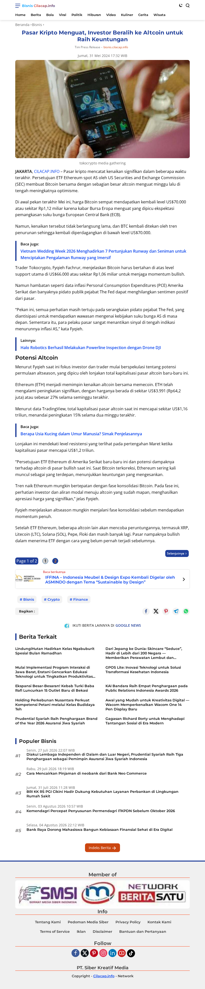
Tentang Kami (48, 922)
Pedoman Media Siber (88, 922)
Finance (80, 599)
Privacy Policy (128, 922)
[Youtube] (122, 953)
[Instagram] (103, 953)
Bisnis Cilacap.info (38, 5)
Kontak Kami (159, 922)
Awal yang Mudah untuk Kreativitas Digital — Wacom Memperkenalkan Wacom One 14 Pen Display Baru (147, 704)
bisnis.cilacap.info (116, 47)
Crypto (54, 599)
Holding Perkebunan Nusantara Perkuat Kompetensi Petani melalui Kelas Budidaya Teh (55, 704)
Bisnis (28, 599)
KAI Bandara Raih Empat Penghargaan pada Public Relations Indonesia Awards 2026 (147, 688)
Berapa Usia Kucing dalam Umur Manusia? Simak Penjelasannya (81, 434)
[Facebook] (76, 953)
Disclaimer (102, 931)
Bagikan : (27, 611)
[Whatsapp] (186, 611)
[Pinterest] (94, 953)
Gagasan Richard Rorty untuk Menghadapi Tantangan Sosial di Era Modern (145, 720)
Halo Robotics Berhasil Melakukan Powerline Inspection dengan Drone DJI (90, 347)
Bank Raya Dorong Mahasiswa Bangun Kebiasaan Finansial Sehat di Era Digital (99, 829)
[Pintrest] (166, 611)
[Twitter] (156, 611)
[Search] (187, 5)
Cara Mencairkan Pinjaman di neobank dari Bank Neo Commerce (86, 773)
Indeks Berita (100, 847)
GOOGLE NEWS (128, 625)
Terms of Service (55, 931)
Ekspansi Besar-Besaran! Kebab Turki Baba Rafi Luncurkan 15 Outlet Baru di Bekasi (54, 688)
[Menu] (18, 5)
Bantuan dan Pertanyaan (142, 931)
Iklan (81, 931)
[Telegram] (176, 611)
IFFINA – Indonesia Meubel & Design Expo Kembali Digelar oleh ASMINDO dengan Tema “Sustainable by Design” (110, 579)
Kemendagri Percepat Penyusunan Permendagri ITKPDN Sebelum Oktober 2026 (100, 811)
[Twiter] (85, 953)
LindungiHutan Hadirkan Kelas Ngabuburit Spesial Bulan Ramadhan (54, 650)
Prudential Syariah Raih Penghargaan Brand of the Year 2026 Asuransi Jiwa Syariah (56, 720)
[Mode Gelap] (181, 5)
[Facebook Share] (146, 611)
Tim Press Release (87, 47)
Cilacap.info (103, 976)
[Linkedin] (112, 953)
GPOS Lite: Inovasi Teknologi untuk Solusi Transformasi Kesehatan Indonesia (143, 669)
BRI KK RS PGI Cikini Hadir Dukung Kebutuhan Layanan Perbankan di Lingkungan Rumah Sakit (102, 793)
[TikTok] (131, 953)
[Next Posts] (184, 579)
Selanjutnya (175, 553)
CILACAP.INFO (47, 171)
